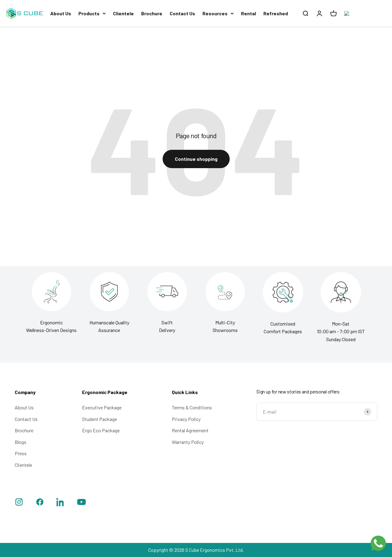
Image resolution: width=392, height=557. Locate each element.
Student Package (99, 419)
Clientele (123, 13)
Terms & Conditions (192, 407)
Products (89, 13)
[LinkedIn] (60, 503)
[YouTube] (81, 503)
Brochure (151, 13)
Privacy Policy (186, 419)
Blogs (20, 442)
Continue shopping (196, 159)
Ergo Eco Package (101, 430)
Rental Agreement (190, 430)
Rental (248, 13)
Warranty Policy (188, 442)
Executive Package (102, 407)
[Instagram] (19, 503)
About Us (60, 13)
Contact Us (182, 13)
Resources (215, 13)
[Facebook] (40, 503)
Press (21, 453)
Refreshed (275, 13)
